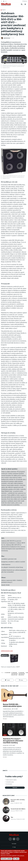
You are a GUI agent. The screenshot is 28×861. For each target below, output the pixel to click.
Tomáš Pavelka (7, 708)
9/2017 (18, 667)
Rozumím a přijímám (6, 858)
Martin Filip (7, 38)
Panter (12, 803)
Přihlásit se (24, 1)
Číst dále (5, 718)
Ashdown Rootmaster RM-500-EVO (22, 673)
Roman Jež (6, 745)
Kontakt (14, 843)
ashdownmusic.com (7, 651)
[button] (7, 680)
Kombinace (9, 784)
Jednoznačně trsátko (11, 779)
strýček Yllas (13, 819)
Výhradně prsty (10, 782)
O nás (14, 847)
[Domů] (6, 4)
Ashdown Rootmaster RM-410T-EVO (14, 673)
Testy (4, 10)
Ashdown (8, 672)
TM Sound (13, 810)
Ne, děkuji (16, 858)
